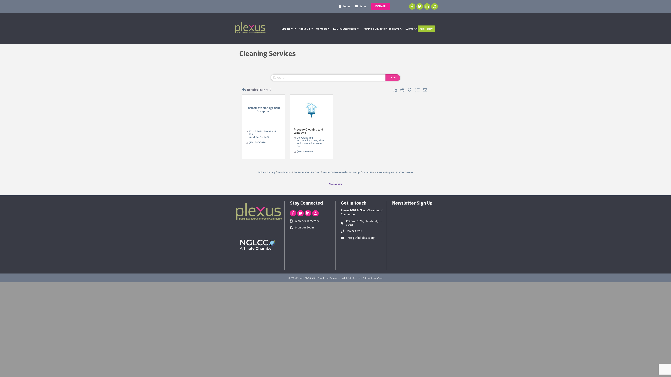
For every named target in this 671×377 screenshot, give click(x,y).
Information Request (384, 172)
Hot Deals (315, 172)
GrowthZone (376, 278)
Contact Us (367, 172)
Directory (287, 28)
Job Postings (354, 172)
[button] (244, 90)
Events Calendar (301, 172)
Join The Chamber (404, 172)
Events (409, 28)
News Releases (284, 172)
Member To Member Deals (335, 172)
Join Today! (426, 28)
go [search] (394, 77)
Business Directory (266, 172)
